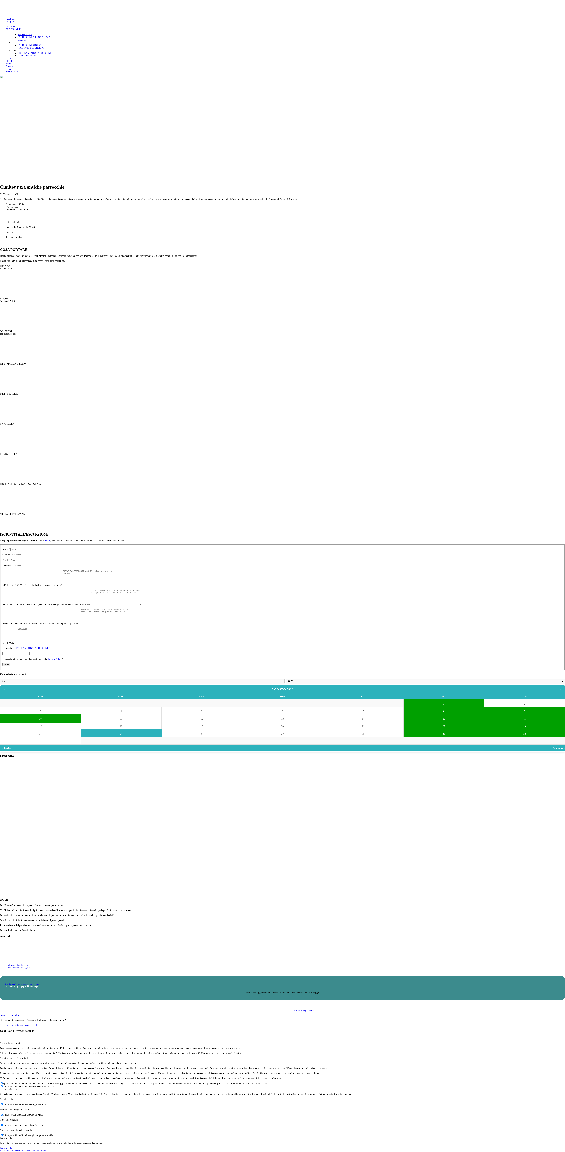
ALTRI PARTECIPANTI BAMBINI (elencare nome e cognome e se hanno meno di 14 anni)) (46, 604)
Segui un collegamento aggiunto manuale (23, 984)
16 (524, 718)
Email (6, 560)
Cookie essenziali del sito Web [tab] (14, 1058)
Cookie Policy (300, 1010)
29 (444, 734)
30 (524, 734)
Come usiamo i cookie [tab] (10, 1043)
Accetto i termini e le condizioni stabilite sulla (34, 659)
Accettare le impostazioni (11, 1025)
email (47, 540)
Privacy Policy (55, 659)
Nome (6, 549)
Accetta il (27, 648)
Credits (311, 1010)
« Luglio (6, 748)
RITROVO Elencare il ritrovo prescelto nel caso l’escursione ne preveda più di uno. (41, 623)
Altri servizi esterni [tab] (9, 1089)
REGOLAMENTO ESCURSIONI (31, 648)
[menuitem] (285, 26)
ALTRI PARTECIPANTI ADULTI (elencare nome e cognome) (32, 585)
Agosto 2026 (282, 689)
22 (444, 726)
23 (524, 726)
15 (444, 718)
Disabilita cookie (31, 1025)
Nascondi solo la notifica (34, 1150)
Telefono (7, 565)
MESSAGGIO (9, 643)
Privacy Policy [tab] (7, 1138)
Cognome (7, 554)
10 (40, 718)
